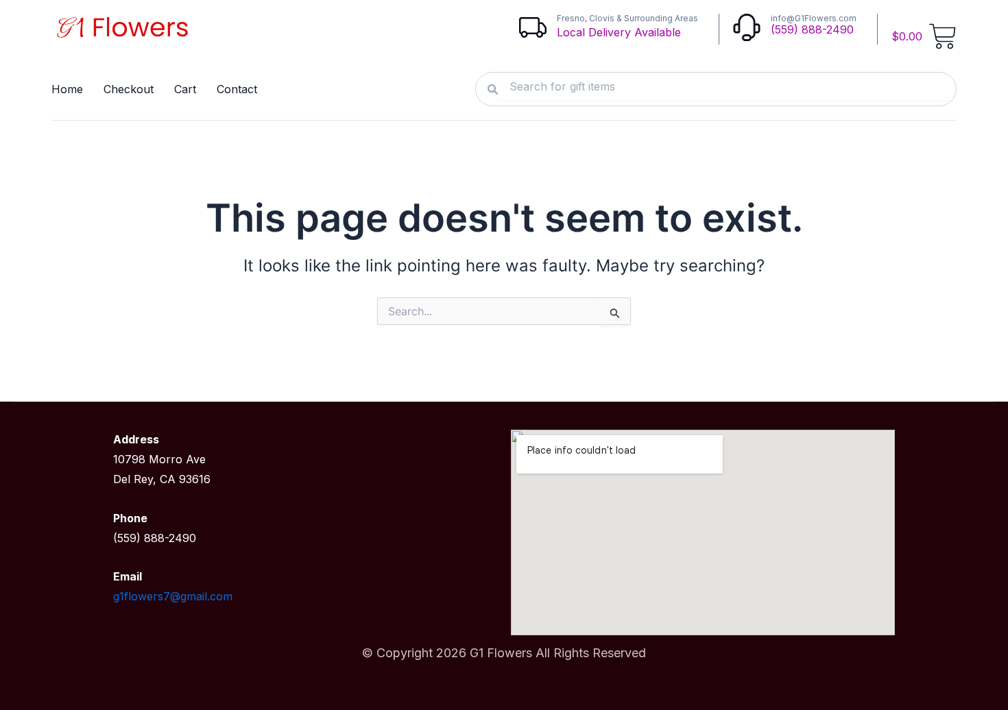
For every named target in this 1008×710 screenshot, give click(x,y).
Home (67, 89)
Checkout (129, 89)
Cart (185, 89)
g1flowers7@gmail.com (172, 596)
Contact (237, 89)
